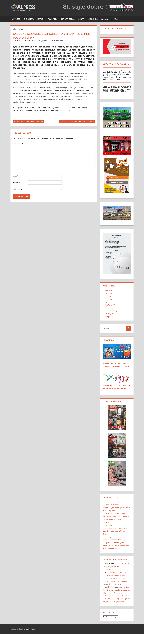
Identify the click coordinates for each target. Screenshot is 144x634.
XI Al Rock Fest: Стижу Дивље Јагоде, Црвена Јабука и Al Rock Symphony (116, 590)
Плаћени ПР (110, 305)
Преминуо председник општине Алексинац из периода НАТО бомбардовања (116, 546)
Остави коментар (57, 41)
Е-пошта (17, 182)
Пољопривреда (68, 19)
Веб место (17, 189)
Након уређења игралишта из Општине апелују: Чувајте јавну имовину (116, 581)
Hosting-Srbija (30, 629)
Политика (52, 19)
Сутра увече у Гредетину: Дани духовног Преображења (117, 567)
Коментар (18, 144)
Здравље (108, 299)
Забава (104, 19)
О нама (114, 19)
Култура (40, 19)
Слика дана (92, 19)
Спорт (81, 19)
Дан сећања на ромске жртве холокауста (29, 121)
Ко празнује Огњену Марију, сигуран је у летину (76, 121)
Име (15, 176)
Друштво (16, 19)
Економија (29, 19)
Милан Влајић (31, 41)
